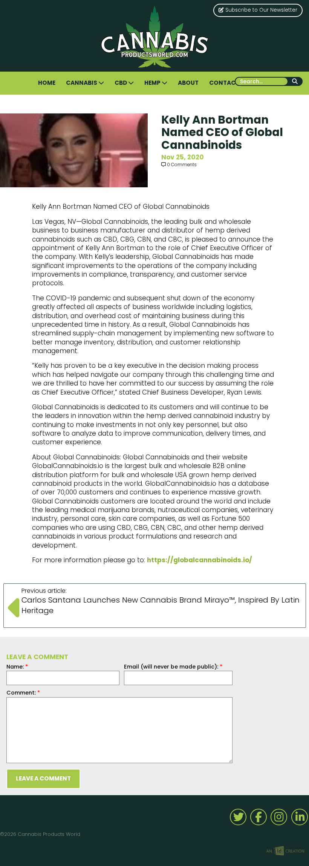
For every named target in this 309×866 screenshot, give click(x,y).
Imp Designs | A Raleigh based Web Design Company (285, 851)
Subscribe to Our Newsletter (260, 10)
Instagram (278, 817)
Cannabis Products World (154, 37)
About (188, 83)
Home (46, 83)
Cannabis (82, 83)
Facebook (258, 817)
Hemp (153, 83)
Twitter (238, 817)
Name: (17, 666)
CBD (121, 83)
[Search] (295, 81)
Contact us (228, 83)
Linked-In (299, 817)
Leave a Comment (43, 778)
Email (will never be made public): (173, 666)
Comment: (23, 692)
